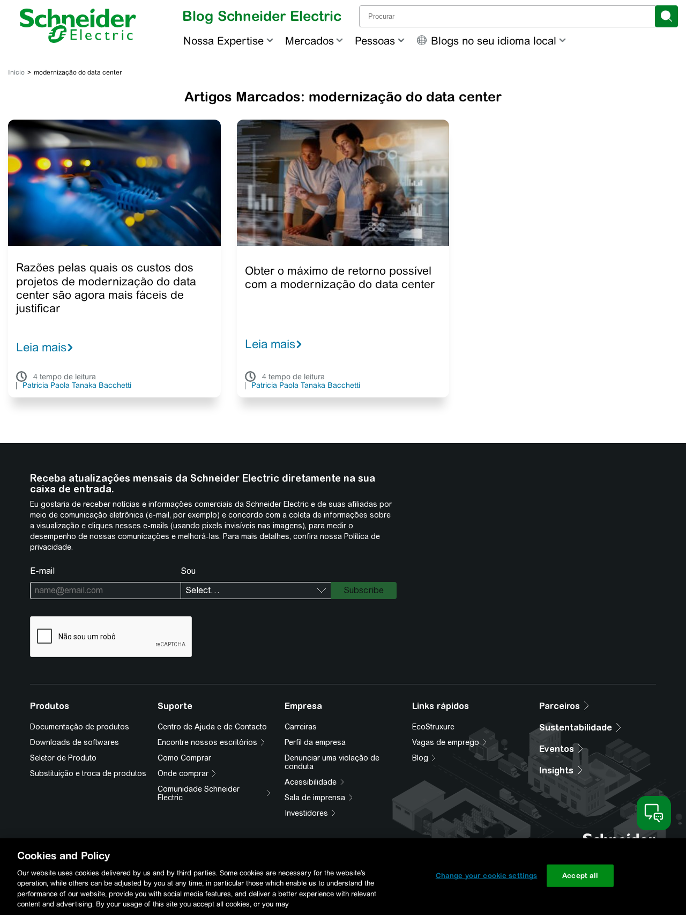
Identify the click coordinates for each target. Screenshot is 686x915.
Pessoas (375, 40)
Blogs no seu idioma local (493, 40)
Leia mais (41, 347)
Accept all (580, 876)
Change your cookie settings (487, 876)
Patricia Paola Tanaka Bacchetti (77, 385)
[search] (666, 16)
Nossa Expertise (223, 40)
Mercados (309, 40)
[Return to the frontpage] (78, 26)
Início (16, 72)
